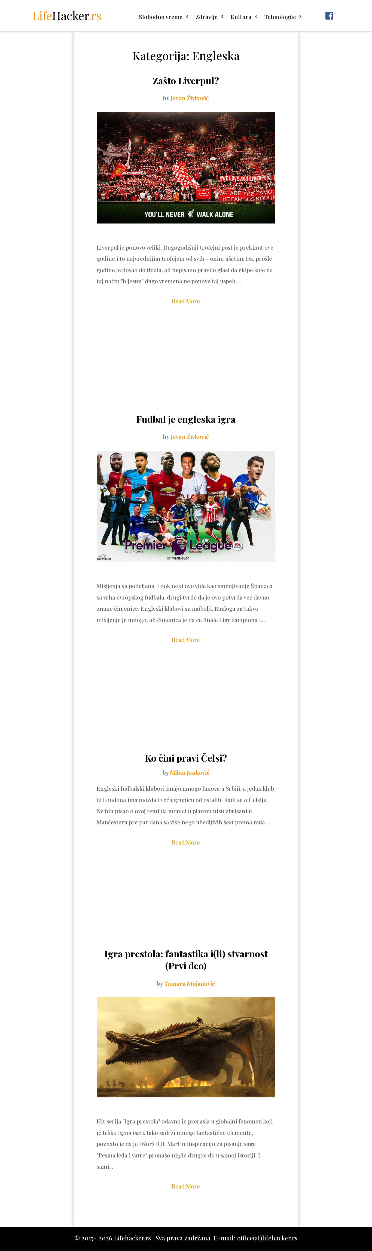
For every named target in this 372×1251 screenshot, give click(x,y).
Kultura (241, 17)
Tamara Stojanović (189, 983)
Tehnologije (280, 17)
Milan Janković (189, 772)
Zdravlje (207, 17)
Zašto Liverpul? (186, 80)
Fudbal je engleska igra (186, 419)
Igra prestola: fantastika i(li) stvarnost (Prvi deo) (186, 959)
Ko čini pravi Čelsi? (186, 758)
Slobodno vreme (160, 17)
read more (186, 301)
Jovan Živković (189, 98)
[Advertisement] (186, 370)
